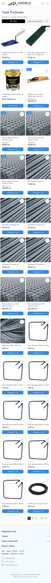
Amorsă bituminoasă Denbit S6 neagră (12, 95)
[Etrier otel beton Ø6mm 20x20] (12, 410)
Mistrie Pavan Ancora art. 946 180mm (12, 54)
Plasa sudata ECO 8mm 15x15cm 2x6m (10, 182)
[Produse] (3, 3)
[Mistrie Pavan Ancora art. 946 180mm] (12, 38)
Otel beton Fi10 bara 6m (10, 225)
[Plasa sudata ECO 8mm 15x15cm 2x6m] (12, 166)
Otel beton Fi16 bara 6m (36, 264)
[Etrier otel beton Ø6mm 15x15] (12, 370)
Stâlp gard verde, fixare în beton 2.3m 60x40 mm (37, 54)
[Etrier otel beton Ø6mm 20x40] (12, 449)
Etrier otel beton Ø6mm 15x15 (12, 385)
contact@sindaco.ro (12, 565)
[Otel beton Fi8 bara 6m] (38, 166)
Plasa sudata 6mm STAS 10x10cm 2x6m (10, 305)
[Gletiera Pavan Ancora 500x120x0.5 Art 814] (38, 79)
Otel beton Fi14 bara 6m (10, 264)
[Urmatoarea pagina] (45, 518)
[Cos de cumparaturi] (48, 3)
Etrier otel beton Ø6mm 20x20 (12, 425)
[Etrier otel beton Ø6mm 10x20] (38, 331)
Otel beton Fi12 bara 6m (36, 225)
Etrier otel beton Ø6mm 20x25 (38, 425)
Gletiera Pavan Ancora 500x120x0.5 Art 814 (35, 95)
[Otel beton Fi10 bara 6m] (12, 210)
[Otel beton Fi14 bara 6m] (12, 250)
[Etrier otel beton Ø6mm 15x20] (38, 370)
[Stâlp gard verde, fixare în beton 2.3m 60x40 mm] (38, 38)
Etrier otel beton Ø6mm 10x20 (38, 345)
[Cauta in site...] (42, 3)
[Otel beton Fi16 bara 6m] (38, 250)
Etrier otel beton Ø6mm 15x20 (38, 385)
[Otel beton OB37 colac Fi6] (12, 331)
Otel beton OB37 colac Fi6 (11, 345)
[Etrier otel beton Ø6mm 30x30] (12, 489)
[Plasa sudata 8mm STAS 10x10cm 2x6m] (38, 289)
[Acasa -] (19, 4)
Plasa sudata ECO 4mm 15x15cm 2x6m (10, 139)
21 (42, 518)
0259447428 (10, 558)
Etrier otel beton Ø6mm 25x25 (38, 464)
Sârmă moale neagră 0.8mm (38, 504)
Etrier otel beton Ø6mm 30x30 (12, 504)
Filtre (14, 21)
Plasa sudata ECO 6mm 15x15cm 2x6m (36, 139)
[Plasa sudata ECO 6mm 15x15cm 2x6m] (38, 123)
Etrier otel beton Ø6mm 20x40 (12, 464)
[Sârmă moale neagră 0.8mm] (38, 489)
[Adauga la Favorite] (22, 29)
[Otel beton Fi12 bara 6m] (38, 210)
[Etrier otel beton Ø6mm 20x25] (38, 410)
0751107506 (9, 561)
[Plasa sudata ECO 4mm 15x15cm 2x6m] (12, 123)
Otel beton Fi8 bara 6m (36, 181)
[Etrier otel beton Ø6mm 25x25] (38, 449)
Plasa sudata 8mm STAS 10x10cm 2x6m (36, 305)
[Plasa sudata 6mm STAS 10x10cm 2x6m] (12, 289)
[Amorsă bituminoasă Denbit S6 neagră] (12, 79)
